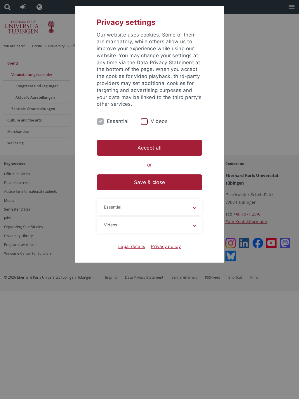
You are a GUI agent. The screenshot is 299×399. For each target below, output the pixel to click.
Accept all (149, 148)
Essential (117, 121)
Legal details (131, 246)
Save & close (149, 182)
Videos (159, 121)
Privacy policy (166, 246)
